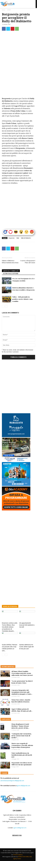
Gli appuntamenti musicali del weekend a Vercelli (26, 625)
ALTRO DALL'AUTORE (10, 273)
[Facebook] (4, 29)
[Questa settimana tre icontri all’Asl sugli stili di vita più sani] (27, 637)
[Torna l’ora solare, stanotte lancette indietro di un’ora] (5, 702)
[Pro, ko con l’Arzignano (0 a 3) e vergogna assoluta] (6, 280)
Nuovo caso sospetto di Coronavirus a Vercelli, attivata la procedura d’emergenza (22, 745)
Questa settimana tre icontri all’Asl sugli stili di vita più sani (26, 647)
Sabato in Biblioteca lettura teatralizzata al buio (10, 262)
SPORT (9, 10)
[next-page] (6, 306)
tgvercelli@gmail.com (23, 785)
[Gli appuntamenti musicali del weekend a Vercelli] (27, 615)
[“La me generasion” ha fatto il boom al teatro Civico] (5, 683)
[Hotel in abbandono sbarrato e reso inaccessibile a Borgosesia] (6, 290)
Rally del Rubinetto (26, 238)
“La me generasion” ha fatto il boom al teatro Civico (22, 682)
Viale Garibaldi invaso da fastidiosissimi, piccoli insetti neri (21, 755)
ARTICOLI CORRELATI (11, 271)
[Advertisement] (18, 76)
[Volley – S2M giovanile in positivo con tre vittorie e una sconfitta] (6, 299)
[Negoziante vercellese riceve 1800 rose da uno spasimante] (5, 765)
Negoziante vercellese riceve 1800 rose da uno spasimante (21, 764)
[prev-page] (3, 306)
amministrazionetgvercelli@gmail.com (12, 780)
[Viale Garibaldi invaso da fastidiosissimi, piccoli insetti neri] (3, 755)
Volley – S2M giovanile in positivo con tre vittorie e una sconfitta (22, 299)
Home (3, 10)
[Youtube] (22, 841)
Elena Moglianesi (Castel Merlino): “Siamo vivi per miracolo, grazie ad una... (20, 726)
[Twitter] (8, 29)
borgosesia (11, 238)
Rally (18, 238)
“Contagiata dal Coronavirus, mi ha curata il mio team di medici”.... (21, 736)
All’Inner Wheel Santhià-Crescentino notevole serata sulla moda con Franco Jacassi (22, 673)
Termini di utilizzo (18, 854)
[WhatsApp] (17, 29)
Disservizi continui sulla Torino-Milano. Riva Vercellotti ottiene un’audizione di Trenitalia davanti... (9, 627)
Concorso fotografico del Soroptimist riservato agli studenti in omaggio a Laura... (21, 692)
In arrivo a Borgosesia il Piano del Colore (27, 262)
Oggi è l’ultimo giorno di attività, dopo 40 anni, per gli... (21, 710)
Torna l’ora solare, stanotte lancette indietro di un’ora (20, 701)
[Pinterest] (12, 29)
